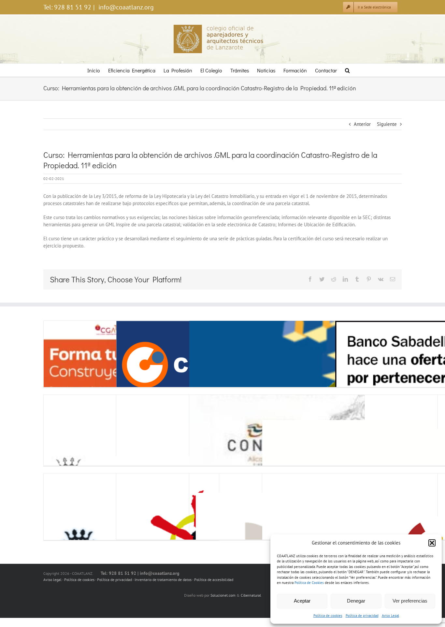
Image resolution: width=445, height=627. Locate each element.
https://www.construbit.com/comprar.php (132, 365)
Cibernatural (251, 595)
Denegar (356, 601)
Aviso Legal (390, 615)
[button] (432, 543)
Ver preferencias (410, 601)
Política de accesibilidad (213, 579)
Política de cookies (327, 615)
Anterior (362, 124)
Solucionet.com (223, 595)
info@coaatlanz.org (125, 7)
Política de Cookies (309, 582)
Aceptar (302, 601)
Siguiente (387, 124)
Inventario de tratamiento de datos (163, 579)
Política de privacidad (362, 615)
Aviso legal (52, 579)
